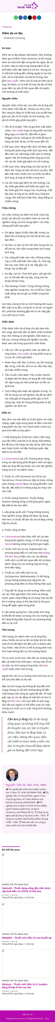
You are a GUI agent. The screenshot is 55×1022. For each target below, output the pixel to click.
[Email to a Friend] (30, 17)
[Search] (52, 5)
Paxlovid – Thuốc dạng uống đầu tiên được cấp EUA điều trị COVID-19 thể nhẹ (26, 890)
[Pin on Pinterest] (34, 17)
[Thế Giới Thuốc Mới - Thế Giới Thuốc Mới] (27, 6)
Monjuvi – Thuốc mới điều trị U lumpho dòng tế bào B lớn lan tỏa (24, 986)
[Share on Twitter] (25, 17)
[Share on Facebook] (20, 17)
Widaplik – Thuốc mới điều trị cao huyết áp (26, 937)
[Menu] (3, 6)
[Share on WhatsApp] (16, 17)
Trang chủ (7, 26)
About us (27, 1014)
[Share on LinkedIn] (39, 17)
